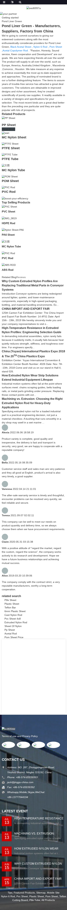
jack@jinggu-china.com (20, 782)
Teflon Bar (10, 607)
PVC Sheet (8, 211)
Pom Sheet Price (13, 637)
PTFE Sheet (11, 148)
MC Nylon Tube (13, 170)
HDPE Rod (8, 223)
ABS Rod (7, 269)
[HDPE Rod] (9, 218)
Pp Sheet (9, 629)
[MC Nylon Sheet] (5, 132)
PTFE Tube (10, 159)
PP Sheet (9, 125)
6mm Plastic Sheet (15, 611)
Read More (8, 129)
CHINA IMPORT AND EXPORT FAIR (26, 308)
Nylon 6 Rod (40, 46)
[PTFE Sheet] (10, 143)
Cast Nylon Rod (13, 615)
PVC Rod (9, 192)
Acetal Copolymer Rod (15, 50)
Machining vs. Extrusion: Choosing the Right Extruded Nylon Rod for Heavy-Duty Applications (32, 403)
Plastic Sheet (11, 603)
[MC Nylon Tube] (6, 165)
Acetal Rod (10, 633)
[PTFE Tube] (10, 154)
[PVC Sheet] (9, 206)
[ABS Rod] (9, 264)
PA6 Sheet (8, 234)
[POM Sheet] (10, 176)
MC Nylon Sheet (14, 137)
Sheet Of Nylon (13, 626)
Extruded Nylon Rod (15, 622)
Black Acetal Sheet (20, 46)
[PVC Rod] (8, 187)
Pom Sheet (55, 46)
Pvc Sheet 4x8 (12, 618)
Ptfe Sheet (10, 600)
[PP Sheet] (8, 118)
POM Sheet (10, 181)
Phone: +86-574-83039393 (22, 777)
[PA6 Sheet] (13, 229)
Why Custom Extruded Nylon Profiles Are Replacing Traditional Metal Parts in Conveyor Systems (33, 285)
